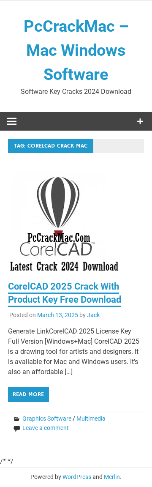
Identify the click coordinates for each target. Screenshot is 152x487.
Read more (28, 394)
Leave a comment (45, 427)
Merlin (112, 476)
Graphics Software (46, 418)
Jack (93, 315)
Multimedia (91, 418)
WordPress (76, 476)
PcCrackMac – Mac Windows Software (76, 50)
